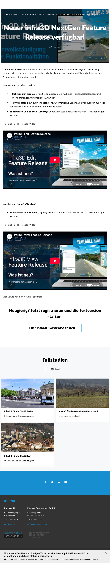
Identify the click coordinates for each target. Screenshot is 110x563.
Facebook (45, 482)
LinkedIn (58, 482)
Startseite (14, 14)
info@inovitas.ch (11, 524)
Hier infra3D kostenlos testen (52, 328)
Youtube (65, 482)
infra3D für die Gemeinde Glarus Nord (78, 411)
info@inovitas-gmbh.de (37, 524)
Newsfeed (41, 14)
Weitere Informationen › (89, 560)
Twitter (52, 482)
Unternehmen (28, 14)
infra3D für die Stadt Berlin (18, 411)
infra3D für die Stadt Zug (17, 456)
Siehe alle (55, 369)
